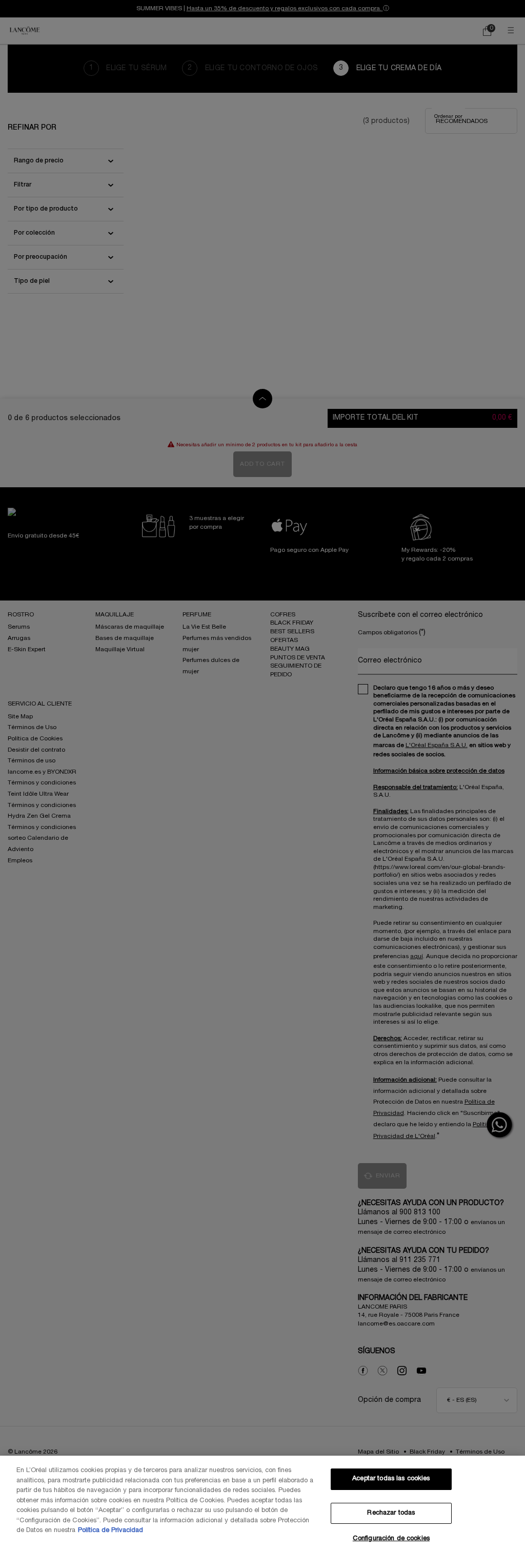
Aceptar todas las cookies (391, 1479)
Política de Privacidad (110, 1530)
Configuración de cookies (391, 1539)
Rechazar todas (391, 1513)
